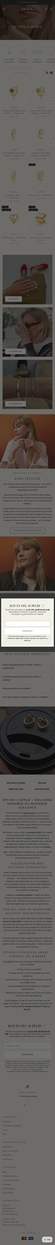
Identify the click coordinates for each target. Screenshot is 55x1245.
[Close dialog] (51, 601)
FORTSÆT (27, 631)
